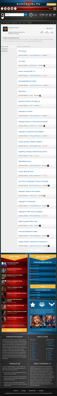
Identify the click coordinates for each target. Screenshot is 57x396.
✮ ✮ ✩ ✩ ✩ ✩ (35, 276)
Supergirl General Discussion (35, 85)
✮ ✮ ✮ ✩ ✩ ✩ (35, 273)
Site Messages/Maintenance (35, 55)
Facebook (50, 350)
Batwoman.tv (51, 342)
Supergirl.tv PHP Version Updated (30, 211)
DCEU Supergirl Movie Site (27, 221)
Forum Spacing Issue (25, 171)
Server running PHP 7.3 (26, 71)
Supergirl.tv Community (26, 201)
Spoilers (34, 352)
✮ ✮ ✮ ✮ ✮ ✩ (35, 268)
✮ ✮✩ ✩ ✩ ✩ (35, 279)
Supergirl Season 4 (33, 65)
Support (33, 356)
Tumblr (49, 356)
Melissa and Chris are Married (29, 101)
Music (33, 350)
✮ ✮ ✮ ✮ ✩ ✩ (35, 271)
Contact (34, 358)
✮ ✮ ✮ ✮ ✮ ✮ (35, 265)
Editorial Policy (32, 390)
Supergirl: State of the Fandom (29, 191)
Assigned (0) (4, 48)
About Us (16, 390)
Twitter (49, 352)
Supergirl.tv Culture (25, 111)
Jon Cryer (21, 61)
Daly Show (22, 91)
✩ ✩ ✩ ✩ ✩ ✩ (35, 282)
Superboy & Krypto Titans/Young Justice (32, 151)
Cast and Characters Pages (28, 231)
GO (26, 14)
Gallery (33, 347)
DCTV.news (22, 51)
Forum (33, 354)
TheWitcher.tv (51, 345)
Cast (33, 345)
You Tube (50, 359)
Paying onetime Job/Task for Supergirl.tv (32, 241)
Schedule (41, 390)
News (33, 342)
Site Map (24, 390)
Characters (34, 343)
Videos (33, 349)
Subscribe (50, 28)
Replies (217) (4, 51)
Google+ (50, 357)
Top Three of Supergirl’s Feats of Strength (33, 181)
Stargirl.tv (50, 343)
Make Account (35, 359)
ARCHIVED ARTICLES (14, 330)
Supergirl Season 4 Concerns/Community (33, 121)
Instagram (50, 354)
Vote (43, 286)
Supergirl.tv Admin (13, 27)
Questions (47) (5, 46)
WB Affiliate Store (24, 161)
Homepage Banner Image (27, 81)
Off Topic (31, 95)
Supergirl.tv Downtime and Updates (31, 131)
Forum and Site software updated (30, 142)
